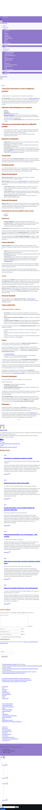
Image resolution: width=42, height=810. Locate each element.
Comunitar (6, 35)
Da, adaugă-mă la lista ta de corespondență (11, 636)
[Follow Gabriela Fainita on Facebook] (1, 440)
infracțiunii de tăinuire (9, 354)
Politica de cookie (6, 752)
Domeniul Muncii (7, 36)
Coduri (5, 57)
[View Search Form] (1, 21)
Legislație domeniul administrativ (10, 64)
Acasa (4, 25)
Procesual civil (7, 42)
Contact (5, 74)
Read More (7, 474)
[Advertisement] (20, 7)
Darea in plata (7, 72)
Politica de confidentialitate (9, 750)
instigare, (6, 215)
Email (22, 631)
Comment (30, 626)
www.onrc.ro (5, 728)
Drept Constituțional (8, 38)
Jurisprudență (6, 49)
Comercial (6, 33)
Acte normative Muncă (7, 705)
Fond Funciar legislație (8, 58)
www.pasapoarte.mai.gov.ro (8, 737)
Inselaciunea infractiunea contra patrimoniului (10, 443)
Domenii (3, 765)
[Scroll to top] (1, 757)
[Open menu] (1, 78)
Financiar (6, 39)
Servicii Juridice (6, 749)
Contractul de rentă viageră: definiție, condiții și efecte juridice (16, 678)
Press (4, 47)
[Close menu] (0, 760)
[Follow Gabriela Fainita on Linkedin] (2, 440)
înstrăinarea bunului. (8, 261)
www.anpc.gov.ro (6, 740)
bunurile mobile (22, 181)
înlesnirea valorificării (33, 98)
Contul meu (5, 17)
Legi (5, 61)
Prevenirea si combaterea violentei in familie (18, 458)
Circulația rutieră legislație (9, 55)
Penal (5, 41)
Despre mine (5, 27)
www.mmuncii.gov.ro (6, 729)
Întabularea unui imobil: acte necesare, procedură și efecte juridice (17, 680)
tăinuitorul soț (33, 412)
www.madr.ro (5, 735)
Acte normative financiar (9, 52)
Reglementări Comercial (9, 69)
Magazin (3, 800)
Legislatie (4, 783)
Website (23, 634)
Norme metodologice (8, 66)
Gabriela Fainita (3, 430)
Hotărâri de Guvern (8, 60)
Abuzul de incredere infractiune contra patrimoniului (21, 588)
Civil (5, 32)
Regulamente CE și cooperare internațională (11, 721)
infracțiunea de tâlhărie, (19, 373)
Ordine (5, 67)
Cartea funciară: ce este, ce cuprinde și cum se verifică (14, 681)
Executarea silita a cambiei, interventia (8, 446)
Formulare (6, 46)
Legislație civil (7, 63)
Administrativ (7, 30)
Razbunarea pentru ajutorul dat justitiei (16, 483)
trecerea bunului (31, 298)
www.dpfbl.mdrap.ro (6, 734)
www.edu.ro (5, 732)
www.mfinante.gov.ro (7, 731)
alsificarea (11, 149)
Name (22, 628)
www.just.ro (4, 726)
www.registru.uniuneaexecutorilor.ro (10, 738)
